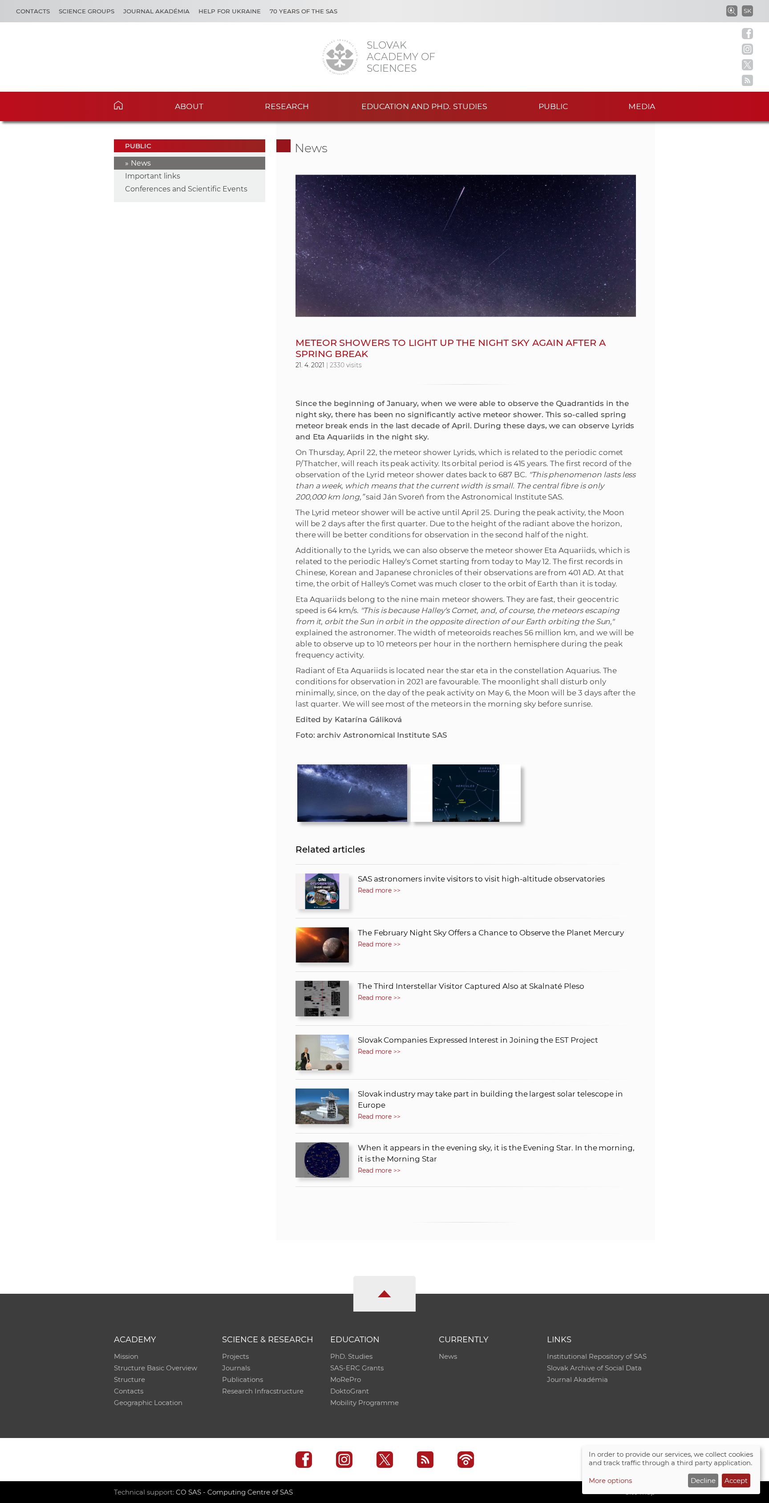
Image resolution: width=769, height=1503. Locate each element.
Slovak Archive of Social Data (594, 1368)
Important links (152, 176)
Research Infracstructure (263, 1391)
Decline (703, 1480)
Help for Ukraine (229, 11)
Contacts (33, 11)
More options (610, 1480)
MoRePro (345, 1379)
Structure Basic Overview (155, 1368)
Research (287, 106)
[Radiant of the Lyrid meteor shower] (466, 790)
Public (553, 106)
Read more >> (379, 890)
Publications (242, 1379)
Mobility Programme (364, 1402)
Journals (236, 1368)
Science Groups (86, 11)
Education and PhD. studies (424, 106)
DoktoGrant (349, 1391)
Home (132, 105)
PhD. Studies (351, 1356)
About (189, 106)
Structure (129, 1379)
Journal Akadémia (156, 11)
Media (641, 106)
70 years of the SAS (303, 11)
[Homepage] (340, 57)
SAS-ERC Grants (357, 1368)
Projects (235, 1356)
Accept (736, 1480)
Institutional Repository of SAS (597, 1356)
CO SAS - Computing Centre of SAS (234, 1492)
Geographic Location (148, 1402)
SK (747, 10)
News (141, 163)
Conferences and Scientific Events (186, 189)
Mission (126, 1356)
